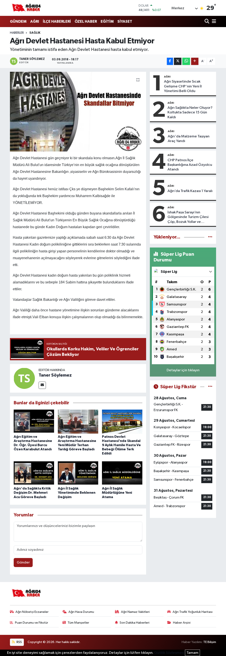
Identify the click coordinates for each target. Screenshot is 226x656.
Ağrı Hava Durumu (81, 611)
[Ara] (207, 21)
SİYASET (124, 21)
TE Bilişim (209, 642)
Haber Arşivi (181, 622)
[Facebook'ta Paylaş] (170, 61)
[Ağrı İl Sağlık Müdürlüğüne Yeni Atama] (122, 473)
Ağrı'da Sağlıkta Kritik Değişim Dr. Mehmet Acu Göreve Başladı (32, 493)
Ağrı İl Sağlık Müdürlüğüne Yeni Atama (117, 493)
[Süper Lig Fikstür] (210, 387)
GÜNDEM (18, 21)
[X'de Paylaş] (177, 61)
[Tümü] (210, 237)
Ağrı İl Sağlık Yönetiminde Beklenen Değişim (76, 493)
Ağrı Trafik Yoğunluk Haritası (193, 611)
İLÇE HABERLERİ (57, 21)
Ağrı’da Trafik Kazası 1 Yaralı (190, 191)
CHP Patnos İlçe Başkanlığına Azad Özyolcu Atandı (190, 165)
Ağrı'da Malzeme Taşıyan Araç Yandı (188, 139)
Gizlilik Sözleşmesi (169, 653)
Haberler (17, 32)
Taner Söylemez (55, 375)
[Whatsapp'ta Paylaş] (186, 61)
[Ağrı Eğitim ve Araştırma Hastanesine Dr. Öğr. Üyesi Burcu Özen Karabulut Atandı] (34, 421)
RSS (19, 642)
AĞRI (34, 21)
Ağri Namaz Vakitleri (135, 611)
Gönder (23, 562)
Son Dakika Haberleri (134, 622)
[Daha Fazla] (194, 61)
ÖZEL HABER (86, 21)
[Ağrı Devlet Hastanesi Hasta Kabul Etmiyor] (78, 112)
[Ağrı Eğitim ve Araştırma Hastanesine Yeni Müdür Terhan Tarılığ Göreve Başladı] (78, 421)
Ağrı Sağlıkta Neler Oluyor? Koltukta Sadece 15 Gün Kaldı (190, 112)
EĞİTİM (107, 21)
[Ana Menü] (213, 21)
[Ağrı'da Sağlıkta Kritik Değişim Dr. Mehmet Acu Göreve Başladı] (34, 473)
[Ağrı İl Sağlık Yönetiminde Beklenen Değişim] (78, 473)
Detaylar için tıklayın (183, 370)
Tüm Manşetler (78, 622)
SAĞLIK (34, 32)
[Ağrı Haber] (26, 8)
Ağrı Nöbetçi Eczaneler (32, 611)
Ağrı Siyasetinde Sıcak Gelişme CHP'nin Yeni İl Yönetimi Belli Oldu (183, 86)
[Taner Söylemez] (24, 378)
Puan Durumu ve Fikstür (31, 622)
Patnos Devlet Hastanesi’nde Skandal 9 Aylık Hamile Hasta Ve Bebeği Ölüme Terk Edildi (121, 445)
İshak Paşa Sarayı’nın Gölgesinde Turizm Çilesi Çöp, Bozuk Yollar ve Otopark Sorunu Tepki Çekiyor (188, 217)
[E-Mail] (42, 385)
